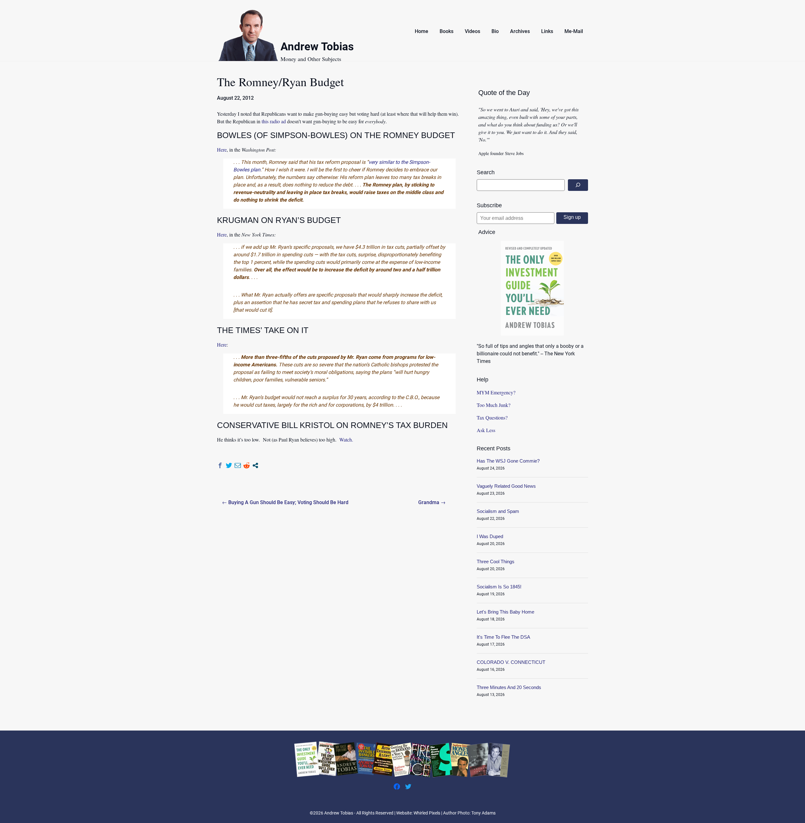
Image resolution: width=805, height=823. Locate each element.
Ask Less (486, 430)
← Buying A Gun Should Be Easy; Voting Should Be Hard (285, 502)
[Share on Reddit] (246, 465)
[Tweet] (229, 465)
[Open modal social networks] (255, 465)
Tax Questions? (492, 417)
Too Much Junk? (493, 405)
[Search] (578, 185)
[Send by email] (238, 465)
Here (222, 149)
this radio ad (274, 121)
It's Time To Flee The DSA (503, 637)
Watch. (346, 439)
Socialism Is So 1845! (499, 586)
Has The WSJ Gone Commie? (508, 461)
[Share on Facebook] (220, 465)
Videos (472, 31)
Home (421, 31)
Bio (495, 31)
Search (486, 172)
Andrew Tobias (317, 47)
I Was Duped (490, 536)
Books (446, 31)
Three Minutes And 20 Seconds (509, 687)
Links (547, 31)
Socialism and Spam (498, 511)
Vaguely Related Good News (506, 486)
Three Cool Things (495, 561)
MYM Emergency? (496, 392)
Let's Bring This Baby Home (505, 611)
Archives (520, 31)
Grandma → (432, 502)
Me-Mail (573, 31)
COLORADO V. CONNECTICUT (511, 662)
